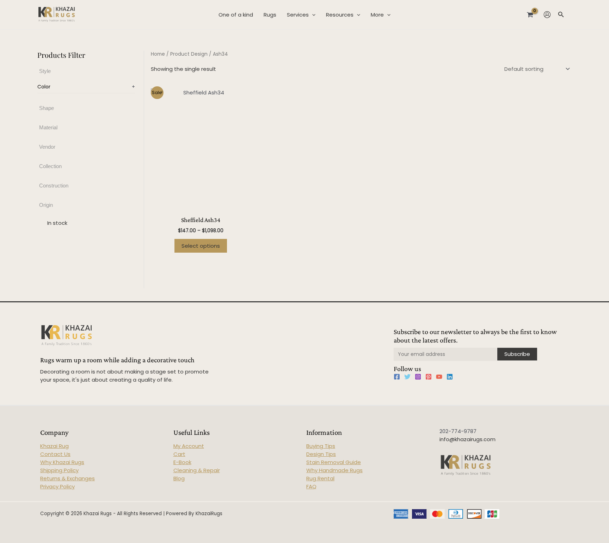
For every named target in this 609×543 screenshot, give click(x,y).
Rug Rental (320, 478)
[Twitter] (407, 377)
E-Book (182, 462)
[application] (312, 14)
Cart (179, 454)
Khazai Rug (54, 446)
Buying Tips (320, 446)
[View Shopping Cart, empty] (530, 14)
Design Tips (321, 454)
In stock (57, 223)
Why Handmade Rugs (334, 470)
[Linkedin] (450, 377)
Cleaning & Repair (196, 470)
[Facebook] (397, 377)
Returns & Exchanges (67, 478)
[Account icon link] (547, 14)
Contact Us (55, 454)
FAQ (311, 486)
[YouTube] (439, 377)
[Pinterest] (428, 377)
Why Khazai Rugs (62, 462)
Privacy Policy (57, 486)
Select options (201, 245)
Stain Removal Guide (333, 462)
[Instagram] (418, 377)
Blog (179, 478)
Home (158, 54)
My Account (188, 446)
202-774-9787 (457, 431)
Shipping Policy (59, 470)
